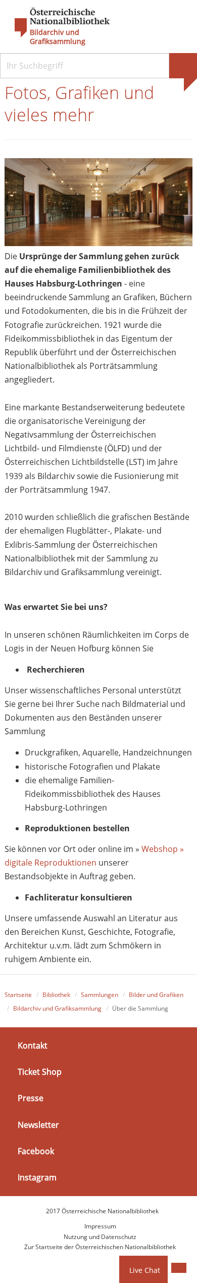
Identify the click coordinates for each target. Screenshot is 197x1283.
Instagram (37, 1177)
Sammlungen (99, 994)
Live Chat (144, 1270)
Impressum (100, 1226)
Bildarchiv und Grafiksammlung (57, 37)
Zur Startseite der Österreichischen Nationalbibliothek (100, 1247)
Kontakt (32, 1045)
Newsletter (38, 1124)
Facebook (36, 1151)
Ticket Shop (40, 1071)
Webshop (159, 848)
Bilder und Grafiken (156, 994)
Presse (30, 1098)
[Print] (178, 1268)
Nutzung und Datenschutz (100, 1236)
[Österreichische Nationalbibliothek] (57, 23)
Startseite (18, 994)
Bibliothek (56, 994)
